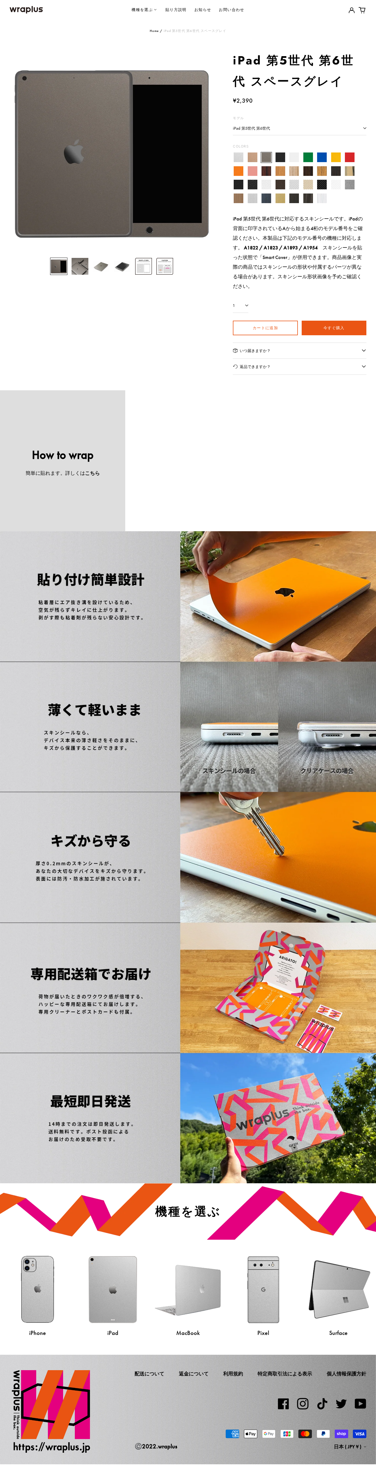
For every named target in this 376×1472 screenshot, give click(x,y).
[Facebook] (283, 1404)
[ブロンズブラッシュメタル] (238, 198)
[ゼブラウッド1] (294, 171)
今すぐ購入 (334, 327)
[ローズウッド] (266, 171)
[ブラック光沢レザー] (252, 184)
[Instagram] (303, 1404)
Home (154, 31)
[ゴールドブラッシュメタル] (280, 198)
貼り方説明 (176, 9)
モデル (238, 118)
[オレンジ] (238, 171)
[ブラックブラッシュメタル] (294, 198)
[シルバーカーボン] (294, 184)
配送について (149, 1374)
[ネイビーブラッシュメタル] (266, 198)
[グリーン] (308, 157)
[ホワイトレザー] (266, 184)
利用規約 (233, 1374)
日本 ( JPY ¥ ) (348, 1447)
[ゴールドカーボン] (308, 184)
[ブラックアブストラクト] (308, 198)
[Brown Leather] (280, 184)
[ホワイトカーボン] (336, 184)
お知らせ (202, 9)
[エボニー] (308, 171)
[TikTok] (322, 1404)
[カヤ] (336, 171)
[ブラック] (280, 157)
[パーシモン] (349, 171)
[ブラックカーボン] (322, 184)
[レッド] (349, 157)
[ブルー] (322, 157)
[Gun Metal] (349, 184)
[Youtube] (360, 1403)
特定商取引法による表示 (285, 1374)
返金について (194, 1374)
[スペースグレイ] (266, 157)
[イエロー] (336, 157)
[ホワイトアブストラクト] (322, 198)
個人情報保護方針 (346, 1374)
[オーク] (280, 171)
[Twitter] (341, 1404)
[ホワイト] (294, 157)
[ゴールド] (252, 157)
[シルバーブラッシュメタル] (252, 198)
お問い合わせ (231, 9)
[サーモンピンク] (252, 171)
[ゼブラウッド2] (322, 171)
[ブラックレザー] (238, 184)
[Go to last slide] (17, 151)
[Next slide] (206, 151)
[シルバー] (238, 157)
